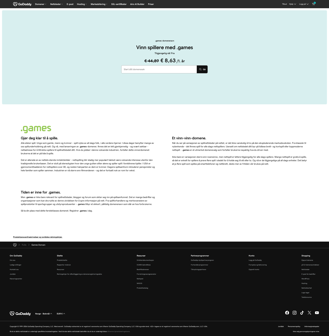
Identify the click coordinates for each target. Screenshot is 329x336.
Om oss (12, 260)
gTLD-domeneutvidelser (310, 265)
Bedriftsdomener (143, 269)
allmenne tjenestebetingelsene (118, 331)
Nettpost (140, 279)
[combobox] (159, 69)
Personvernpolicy (294, 326)
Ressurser (60, 269)
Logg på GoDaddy (255, 260)
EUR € (60, 314)
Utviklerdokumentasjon (145, 260)
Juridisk (13, 274)
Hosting (304, 283)
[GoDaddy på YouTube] (317, 314)
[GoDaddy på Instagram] (294, 314)
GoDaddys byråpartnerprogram (202, 260)
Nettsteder (305, 269)
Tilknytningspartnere (198, 269)
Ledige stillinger (15, 265)
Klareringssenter (16, 279)
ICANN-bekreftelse (144, 265)
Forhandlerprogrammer (199, 265)
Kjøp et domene (307, 260)
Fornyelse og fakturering (258, 265)
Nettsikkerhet (306, 288)
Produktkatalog (142, 288)
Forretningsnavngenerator (146, 274)
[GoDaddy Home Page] (20, 313)
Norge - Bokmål (42, 314)
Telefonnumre (306, 297)
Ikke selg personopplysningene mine (306, 331)
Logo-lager (305, 292)
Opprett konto (254, 269)
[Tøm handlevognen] (313, 4)
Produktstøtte (62, 260)
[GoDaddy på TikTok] (302, 314)
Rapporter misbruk (64, 265)
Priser (151, 4)
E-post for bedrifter (308, 274)
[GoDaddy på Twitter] (309, 314)
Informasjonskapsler (311, 326)
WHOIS (139, 283)
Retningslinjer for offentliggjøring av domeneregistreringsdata (79, 274)
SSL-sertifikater (119, 4)
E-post (70, 4)
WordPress (305, 279)
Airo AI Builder (137, 4)
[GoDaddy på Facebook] (287, 314)
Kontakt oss (14, 269)
